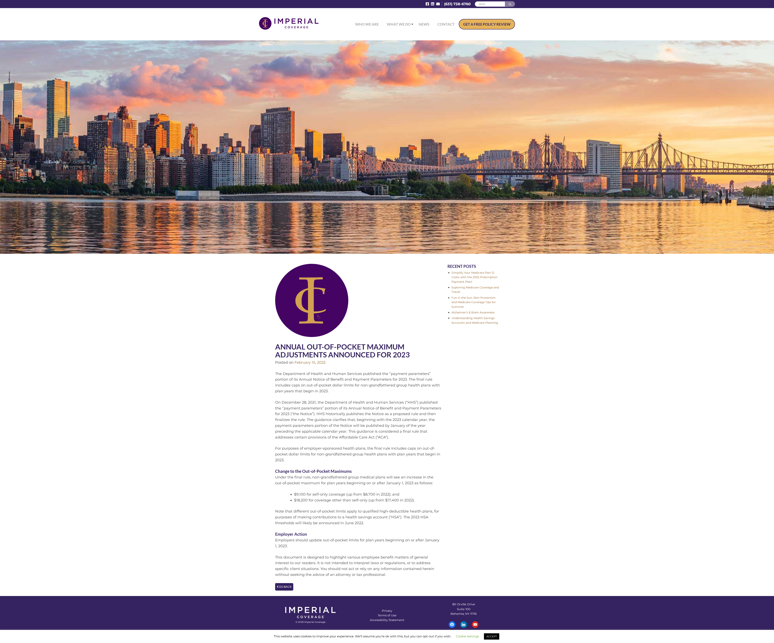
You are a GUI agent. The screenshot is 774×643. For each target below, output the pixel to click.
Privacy (387, 611)
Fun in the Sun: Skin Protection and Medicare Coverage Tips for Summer (474, 302)
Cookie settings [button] (467, 636)
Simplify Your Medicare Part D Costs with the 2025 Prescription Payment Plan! (474, 277)
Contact (446, 24)
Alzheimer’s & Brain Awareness (473, 312)
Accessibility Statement (387, 620)
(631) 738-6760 (457, 4)
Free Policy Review (487, 24)
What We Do (399, 24)
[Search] (510, 4)
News (424, 24)
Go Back (285, 586)
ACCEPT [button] (491, 636)
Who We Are (367, 24)
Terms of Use (387, 615)
